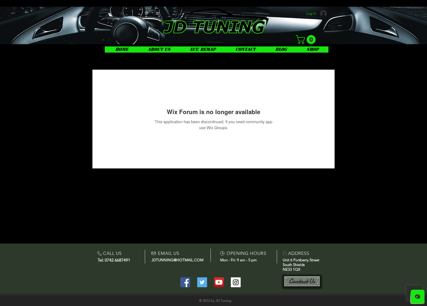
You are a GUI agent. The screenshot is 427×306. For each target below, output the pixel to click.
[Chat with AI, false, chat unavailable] (418, 297)
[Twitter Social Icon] (202, 282)
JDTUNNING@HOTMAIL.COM (177, 260)
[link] (307, 39)
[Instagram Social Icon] (236, 282)
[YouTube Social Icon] (219, 282)
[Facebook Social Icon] (185, 282)
